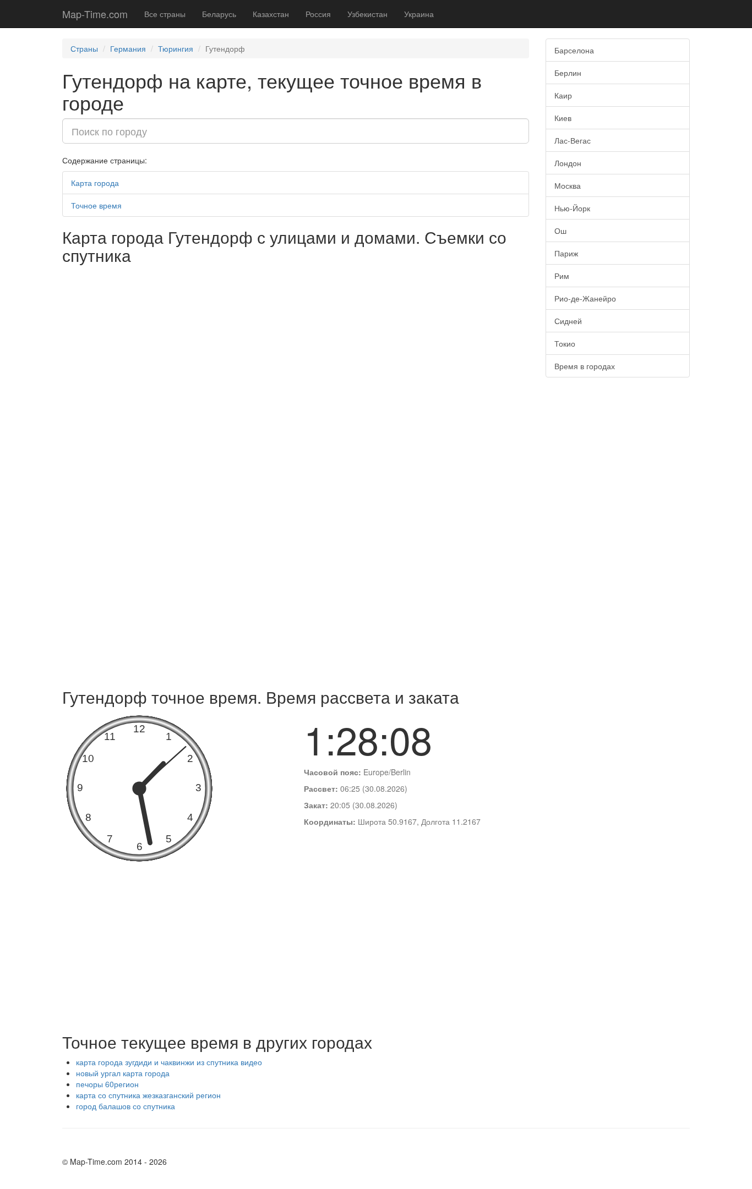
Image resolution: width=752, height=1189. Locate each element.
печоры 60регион (107, 1083)
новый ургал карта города (123, 1072)
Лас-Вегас (572, 140)
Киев (562, 117)
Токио (564, 343)
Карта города (95, 182)
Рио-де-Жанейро (585, 298)
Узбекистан (367, 13)
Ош (560, 230)
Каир (563, 95)
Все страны (165, 13)
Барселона (574, 50)
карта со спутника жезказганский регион (148, 1094)
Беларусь (219, 13)
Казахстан (271, 13)
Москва (567, 185)
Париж (566, 253)
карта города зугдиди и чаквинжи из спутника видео (169, 1061)
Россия (318, 13)
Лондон (567, 162)
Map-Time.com (95, 14)
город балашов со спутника (125, 1105)
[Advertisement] (295, 600)
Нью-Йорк (572, 207)
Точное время (96, 205)
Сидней (568, 320)
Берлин (567, 72)
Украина (419, 13)
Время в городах (584, 365)
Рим (561, 275)
